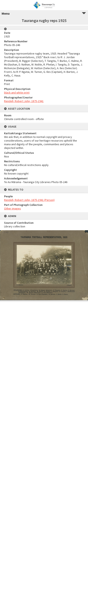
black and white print (16, 92)
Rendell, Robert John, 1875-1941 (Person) (29, 200)
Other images (12, 208)
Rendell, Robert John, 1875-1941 (24, 101)
